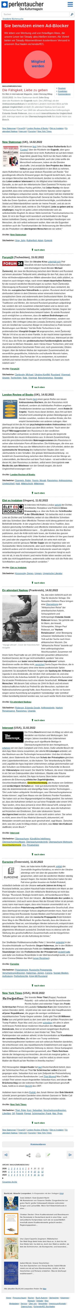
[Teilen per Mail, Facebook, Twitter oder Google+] (28, 1155)
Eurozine (32, 131)
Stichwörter (54, 1298)
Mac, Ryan (57, 1113)
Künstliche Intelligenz (40, 838)
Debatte (39, 1301)
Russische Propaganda (40, 970)
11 (39, 1172)
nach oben (39, 250)
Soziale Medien (60, 973)
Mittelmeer (39, 483)
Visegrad (32, 378)
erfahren (6, 748)
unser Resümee (41, 958)
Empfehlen (62, 91)
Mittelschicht (27, 483)
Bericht (28, 1086)
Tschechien (16, 378)
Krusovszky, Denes (24, 573)
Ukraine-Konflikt (42, 374)
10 (35, 1172)
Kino (46, 1301)
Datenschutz (27, 1306)
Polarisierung (21, 970)
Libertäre (6, 1113)
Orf (13, 1113)
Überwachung (22, 838)
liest (34, 146)
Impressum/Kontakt (57, 1303)
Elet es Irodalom (57, 128)
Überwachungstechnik (37, 842)
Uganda (32, 711)
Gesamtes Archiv (9, 1182)
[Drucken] (38, 1155)
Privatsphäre (33, 845)
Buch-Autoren (42, 1298)
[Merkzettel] (47, 1155)
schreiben (47, 1023)
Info (61, 1193)
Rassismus (52, 480)
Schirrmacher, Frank (41, 1113)
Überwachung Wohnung (60, 842)
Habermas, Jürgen (35, 973)
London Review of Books (37, 128)
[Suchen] (72, 14)
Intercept (23, 131)
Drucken (62, 88)
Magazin (31, 1301)
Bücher (31, 1298)
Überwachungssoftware (13, 842)
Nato (25, 378)
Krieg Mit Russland (38, 976)
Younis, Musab (39, 480)
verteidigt (60, 942)
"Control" (24, 150)
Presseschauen (19, 1298)
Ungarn (38, 573)
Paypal (27, 1113)
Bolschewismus (45, 378)
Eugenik (48, 240)
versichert (40, 664)
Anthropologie (48, 708)
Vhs (24, 845)
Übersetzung (52, 604)
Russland (55, 374)
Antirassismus (65, 480)
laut (40, 1067)
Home (8, 1298)
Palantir (19, 1113)
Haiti (18, 483)
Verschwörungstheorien (13, 973)
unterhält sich (54, 262)
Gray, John (20, 240)
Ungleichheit (8, 483)
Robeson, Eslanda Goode (27, 708)
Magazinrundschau (12, 86)
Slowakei (58, 378)
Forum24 (21, 128)
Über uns (33, 1303)
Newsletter (43, 1303)
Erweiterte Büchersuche (13, 19)
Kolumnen (64, 1298)
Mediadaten (14, 1303)
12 (42, 1172)
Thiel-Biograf (50, 1076)
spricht (58, 505)
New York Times (44, 131)
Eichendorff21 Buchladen (44, 1306)
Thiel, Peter (20, 1110)
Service (24, 1303)
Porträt (32, 1092)
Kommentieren (64, 94)
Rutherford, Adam (35, 240)
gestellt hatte (64, 952)
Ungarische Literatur (52, 573)
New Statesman (9, 128)
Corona (48, 973)
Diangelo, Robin (23, 480)
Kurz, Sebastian (34, 1110)
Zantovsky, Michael (24, 374)
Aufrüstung (7, 976)
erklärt (59, 866)
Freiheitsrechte (21, 976)
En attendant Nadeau (15, 590)
